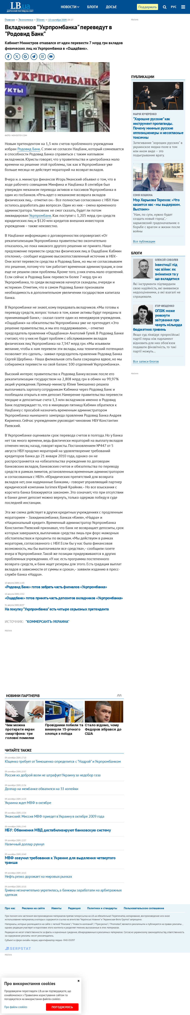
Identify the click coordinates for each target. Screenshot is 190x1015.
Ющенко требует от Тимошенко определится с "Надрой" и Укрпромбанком (63, 761)
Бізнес (41, 19)
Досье (111, 7)
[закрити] (78, 980)
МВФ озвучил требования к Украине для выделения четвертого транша (60, 860)
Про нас (10, 908)
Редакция (74, 908)
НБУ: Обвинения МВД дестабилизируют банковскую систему (58, 830)
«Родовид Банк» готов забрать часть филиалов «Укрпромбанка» (56, 586)
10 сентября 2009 (57, 19)
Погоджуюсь (62, 1007)
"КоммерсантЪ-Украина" (47, 621)
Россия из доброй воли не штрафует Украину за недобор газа (53, 775)
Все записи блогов (146, 361)
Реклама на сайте (33, 908)
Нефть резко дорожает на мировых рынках (38, 876)
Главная (10, 19)
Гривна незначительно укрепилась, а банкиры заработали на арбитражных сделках (63, 892)
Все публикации (144, 241)
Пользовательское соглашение (144, 908)
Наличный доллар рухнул (24, 844)
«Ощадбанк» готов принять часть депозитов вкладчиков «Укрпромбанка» (64, 597)
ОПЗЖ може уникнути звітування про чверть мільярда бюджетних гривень (157, 320)
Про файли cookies (15, 1007)
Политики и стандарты (102, 908)
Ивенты (56, 908)
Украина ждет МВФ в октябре (28, 802)
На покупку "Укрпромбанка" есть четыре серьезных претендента (57, 609)
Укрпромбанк (40, 215)
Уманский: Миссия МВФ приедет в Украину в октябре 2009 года (54, 816)
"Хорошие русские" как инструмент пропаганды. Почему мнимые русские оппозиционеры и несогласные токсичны (158, 128)
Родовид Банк (28, 149)
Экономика (25, 19)
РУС (173, 7)
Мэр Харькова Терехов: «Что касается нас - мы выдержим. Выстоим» (157, 204)
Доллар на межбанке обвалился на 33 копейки (41, 788)
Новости (68, 7)
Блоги (92, 7)
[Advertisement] (64, 659)
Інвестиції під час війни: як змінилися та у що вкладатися (167, 271)
